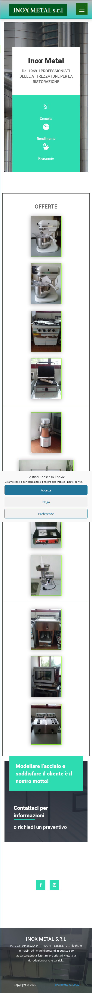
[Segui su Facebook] (40, 885)
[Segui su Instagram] (54, 885)
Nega (46, 502)
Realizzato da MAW (67, 985)
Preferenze (46, 513)
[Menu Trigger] (82, 9)
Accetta (46, 490)
